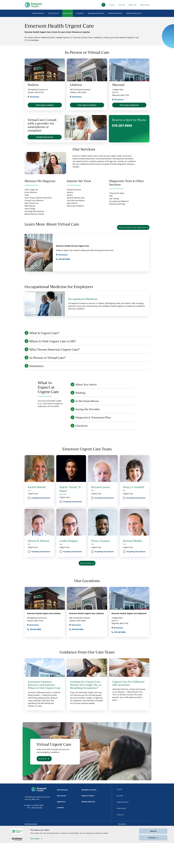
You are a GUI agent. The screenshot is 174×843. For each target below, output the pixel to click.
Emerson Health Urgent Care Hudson (44, 613)
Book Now (42, 759)
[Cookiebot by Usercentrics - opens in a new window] (17, 839)
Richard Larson (100, 487)
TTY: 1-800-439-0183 (34, 808)
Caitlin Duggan (69, 540)
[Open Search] (103, 5)
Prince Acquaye (100, 540)
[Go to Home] (33, 5)
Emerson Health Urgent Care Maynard (129, 613)
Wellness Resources (133, 13)
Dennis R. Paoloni (38, 540)
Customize (152, 837)
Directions (34, 97)
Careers (112, 5)
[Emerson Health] (39, 789)
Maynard (118, 85)
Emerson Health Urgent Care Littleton (86, 613)
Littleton (76, 85)
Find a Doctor (54, 13)
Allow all (153, 831)
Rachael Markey (132, 540)
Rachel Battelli (37, 487)
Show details (35, 838)
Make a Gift (132, 5)
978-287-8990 (122, 125)
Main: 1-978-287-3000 (35, 805)
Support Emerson (123, 802)
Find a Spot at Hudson (45, 105)
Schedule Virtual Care (44, 137)
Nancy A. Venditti (133, 487)
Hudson (33, 85)
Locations (80, 13)
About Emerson (38, 13)
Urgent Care (67, 13)
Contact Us (120, 815)
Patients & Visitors (115, 13)
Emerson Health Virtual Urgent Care (132, 227)
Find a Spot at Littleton (87, 105)
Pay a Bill (122, 5)
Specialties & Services (96, 13)
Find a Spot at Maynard (129, 105)
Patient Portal (144, 5)
